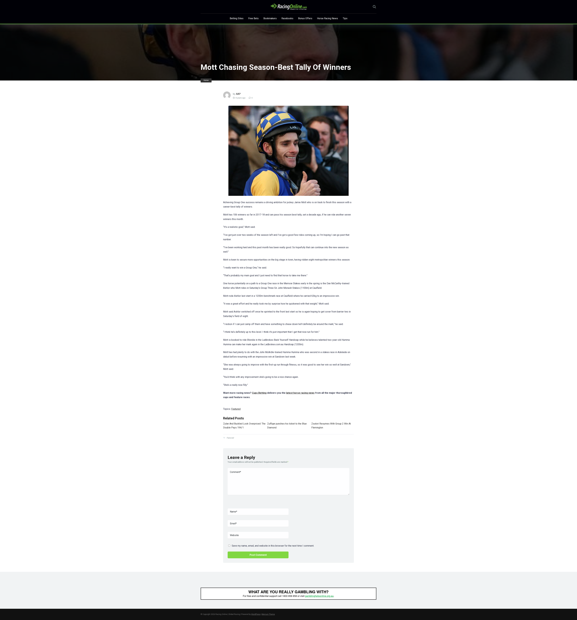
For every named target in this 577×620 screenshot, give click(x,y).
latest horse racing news (300, 392)
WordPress (255, 614)
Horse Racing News (327, 18)
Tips (345, 18)
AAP (238, 93)
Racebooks (287, 18)
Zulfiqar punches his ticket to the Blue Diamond (287, 425)
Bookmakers (270, 18)
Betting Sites (236, 18)
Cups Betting (259, 392)
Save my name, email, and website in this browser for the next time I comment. (273, 545)
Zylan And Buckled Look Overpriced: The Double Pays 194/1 (244, 425)
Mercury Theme (268, 614)
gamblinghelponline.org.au (319, 596)
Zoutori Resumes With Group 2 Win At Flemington (331, 425)
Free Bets (253, 18)
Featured (236, 409)
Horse (206, 80)
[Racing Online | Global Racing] (288, 7)
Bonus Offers (305, 18)
